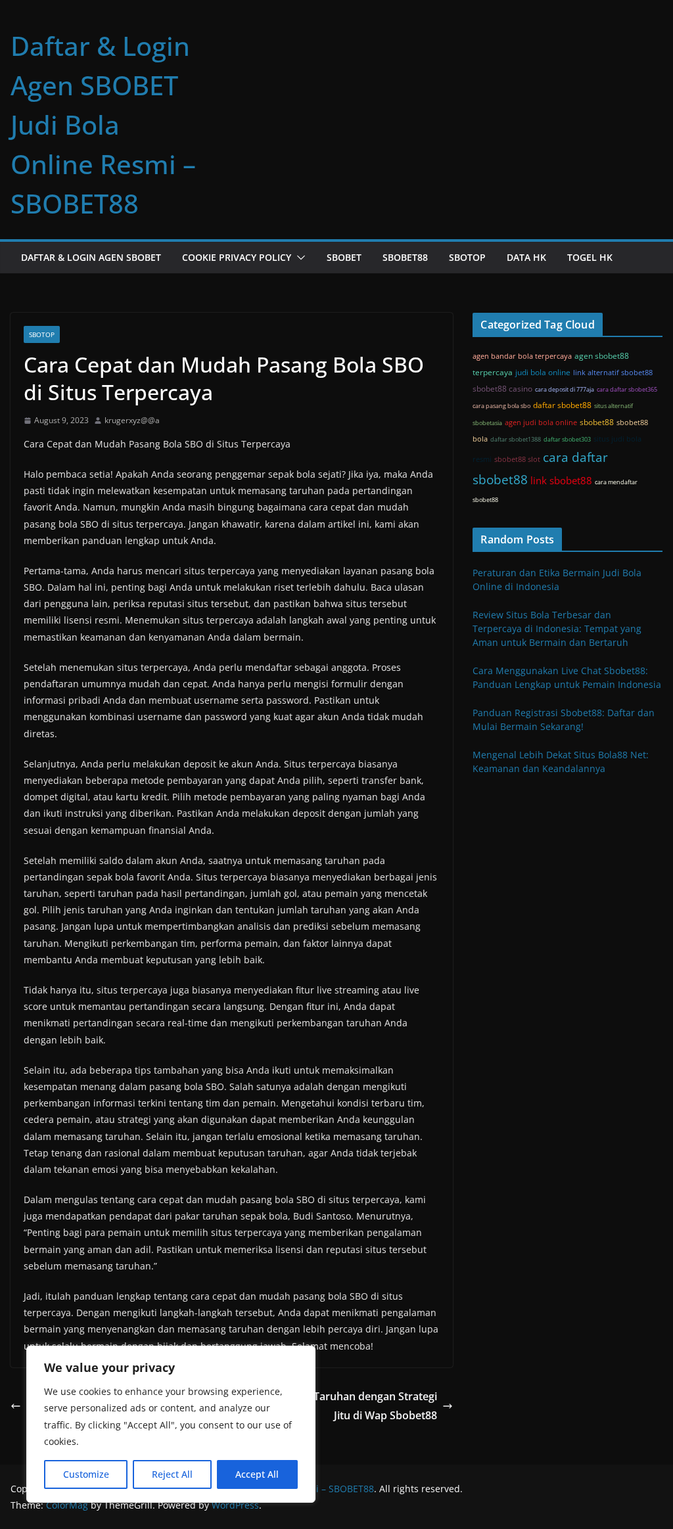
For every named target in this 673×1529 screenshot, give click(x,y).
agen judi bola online (541, 422)
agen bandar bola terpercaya (522, 356)
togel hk (590, 257)
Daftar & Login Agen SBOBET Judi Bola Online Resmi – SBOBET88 (103, 124)
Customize (86, 1474)
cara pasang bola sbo (501, 405)
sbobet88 (597, 422)
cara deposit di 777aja (564, 389)
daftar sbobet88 (562, 405)
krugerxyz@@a (132, 420)
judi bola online (542, 372)
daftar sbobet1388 (515, 439)
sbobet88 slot (517, 459)
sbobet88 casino (502, 389)
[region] (170, 1424)
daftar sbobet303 (567, 439)
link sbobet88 (561, 480)
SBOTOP (467, 257)
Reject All (172, 1474)
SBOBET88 (405, 257)
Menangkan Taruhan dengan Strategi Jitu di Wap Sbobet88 (344, 1406)
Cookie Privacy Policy (236, 257)
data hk (526, 257)
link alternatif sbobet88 (613, 372)
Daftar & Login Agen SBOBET (91, 257)
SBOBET (344, 257)
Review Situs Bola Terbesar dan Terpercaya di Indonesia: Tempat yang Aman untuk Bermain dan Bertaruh (557, 628)
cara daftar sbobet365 (627, 389)
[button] (298, 257)
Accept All (257, 1474)
